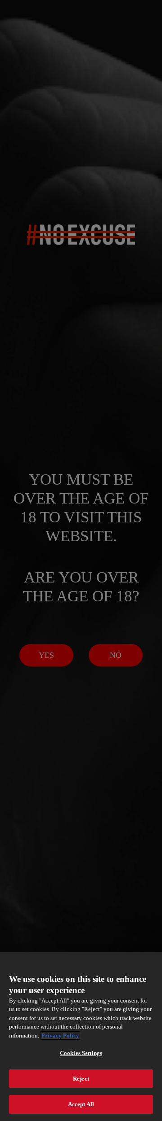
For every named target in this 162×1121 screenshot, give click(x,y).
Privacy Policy (60, 1035)
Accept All (81, 1104)
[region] (81, 1036)
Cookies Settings (81, 1053)
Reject (81, 1078)
